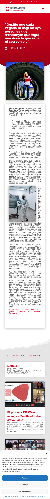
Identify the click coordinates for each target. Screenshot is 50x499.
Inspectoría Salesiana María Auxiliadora (25, 2)
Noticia (12, 366)
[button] (46, 453)
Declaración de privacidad (27, 496)
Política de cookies (11, 496)
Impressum (41, 496)
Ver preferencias (25, 491)
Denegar (25, 485)
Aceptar (25, 478)
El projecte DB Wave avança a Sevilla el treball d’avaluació (24, 416)
